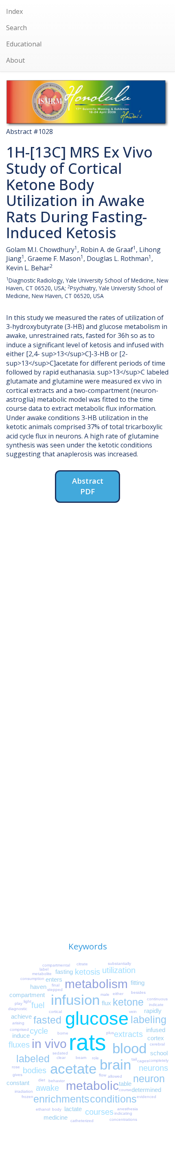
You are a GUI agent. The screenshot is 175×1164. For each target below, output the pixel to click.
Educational (24, 43)
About (15, 60)
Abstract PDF (87, 486)
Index (14, 11)
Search (16, 27)
